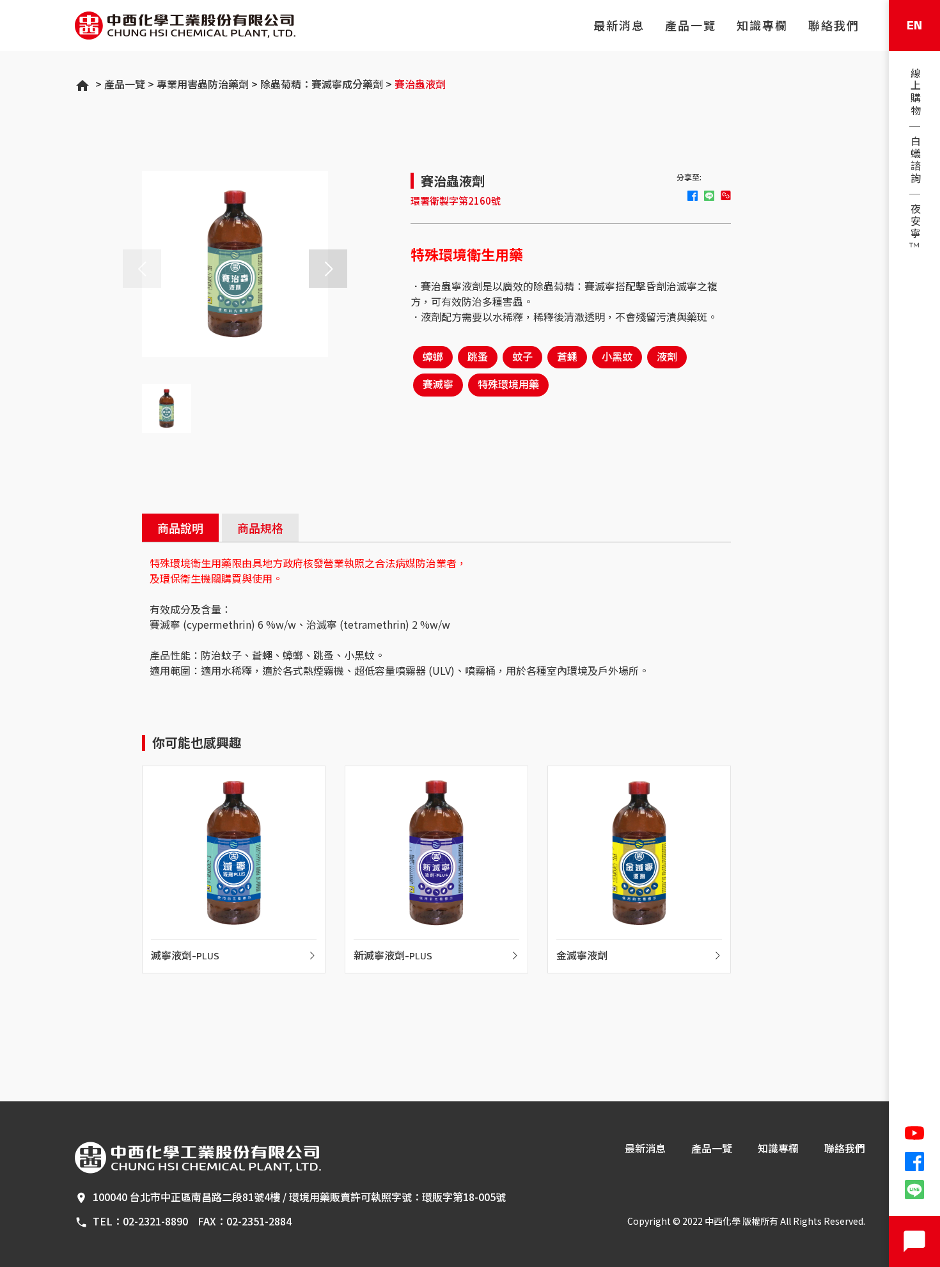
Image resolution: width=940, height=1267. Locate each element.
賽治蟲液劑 (420, 83)
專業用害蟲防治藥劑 (203, 83)
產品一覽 (690, 26)
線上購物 (915, 92)
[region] (914, 161)
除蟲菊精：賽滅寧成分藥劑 (321, 83)
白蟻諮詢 (915, 160)
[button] (328, 268)
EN (914, 26)
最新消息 (619, 26)
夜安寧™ (915, 229)
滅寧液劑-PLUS (185, 956)
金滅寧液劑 (581, 956)
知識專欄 (762, 26)
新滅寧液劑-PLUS (393, 956)
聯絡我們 (833, 26)
